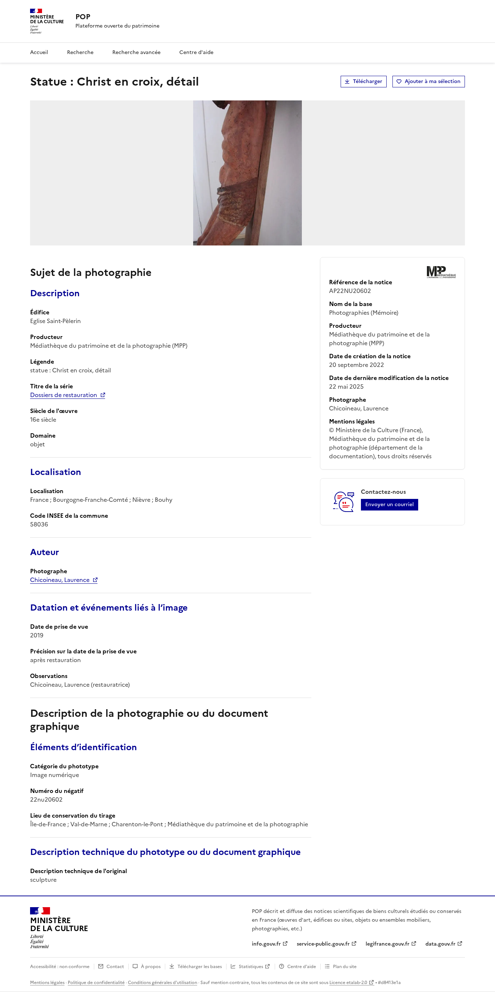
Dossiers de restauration (63, 394)
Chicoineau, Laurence (60, 579)
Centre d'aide (196, 52)
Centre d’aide (301, 966)
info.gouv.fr (266, 944)
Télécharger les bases (200, 966)
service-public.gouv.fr (323, 944)
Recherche (80, 52)
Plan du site (345, 966)
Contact (115, 966)
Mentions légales (47, 982)
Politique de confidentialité (96, 982)
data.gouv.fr (440, 944)
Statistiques (251, 966)
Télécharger (367, 81)
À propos (151, 966)
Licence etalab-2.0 (348, 982)
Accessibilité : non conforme (60, 966)
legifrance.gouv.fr (387, 944)
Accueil (39, 52)
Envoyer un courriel (389, 504)
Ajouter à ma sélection (433, 81)
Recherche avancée (136, 52)
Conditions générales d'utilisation (162, 982)
